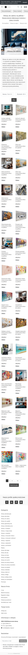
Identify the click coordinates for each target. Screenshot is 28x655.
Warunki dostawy (5, 592)
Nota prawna (4, 597)
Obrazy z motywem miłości (7, 535)
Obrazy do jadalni (5, 557)
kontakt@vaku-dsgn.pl (7, 627)
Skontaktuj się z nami (6, 602)
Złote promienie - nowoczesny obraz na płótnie (6, 173)
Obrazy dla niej (4, 552)
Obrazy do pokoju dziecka (7, 562)
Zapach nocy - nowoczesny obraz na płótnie (6, 306)
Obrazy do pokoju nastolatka (8, 564)
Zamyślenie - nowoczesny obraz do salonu (20, 306)
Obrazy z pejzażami (6, 543)
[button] (25, 7)
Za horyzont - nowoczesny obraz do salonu (20, 359)
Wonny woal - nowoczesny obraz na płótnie (20, 440)
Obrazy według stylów (6, 577)
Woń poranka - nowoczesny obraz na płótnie (6, 467)
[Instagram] (21, 502)
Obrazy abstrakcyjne (6, 11)
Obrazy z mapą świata (6, 530)
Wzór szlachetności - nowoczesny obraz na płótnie (7, 385)
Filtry (14, 100)
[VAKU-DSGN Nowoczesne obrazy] (7, 7)
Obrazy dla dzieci (5, 516)
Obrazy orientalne (5, 569)
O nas (2, 590)
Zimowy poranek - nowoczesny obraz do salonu (20, 253)
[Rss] (11, 502)
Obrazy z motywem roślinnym (8, 538)
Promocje (3, 581)
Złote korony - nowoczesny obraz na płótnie (6, 199)
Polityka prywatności (6, 600)
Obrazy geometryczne (6, 523)
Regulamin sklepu (5, 595)
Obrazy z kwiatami (17, 11)
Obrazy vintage (4, 574)
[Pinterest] (16, 502)
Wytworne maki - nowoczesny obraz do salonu (6, 412)
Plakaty (3, 547)
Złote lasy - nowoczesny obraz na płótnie (20, 173)
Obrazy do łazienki (5, 567)
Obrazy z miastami (5, 533)
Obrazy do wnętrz (14, 23)
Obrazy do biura (5, 555)
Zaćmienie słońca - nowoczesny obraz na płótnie (6, 359)
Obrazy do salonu (5, 518)
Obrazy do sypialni (5, 521)
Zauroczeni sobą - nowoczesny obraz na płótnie (6, 280)
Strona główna (5, 23)
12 (17, 480)
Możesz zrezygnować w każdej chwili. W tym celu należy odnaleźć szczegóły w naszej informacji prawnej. (14, 646)
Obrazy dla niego (5, 550)
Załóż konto (4, 613)
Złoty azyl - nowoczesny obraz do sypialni (20, 146)
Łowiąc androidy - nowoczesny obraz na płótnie (6, 120)
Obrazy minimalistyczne (7, 526)
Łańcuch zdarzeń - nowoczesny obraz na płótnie (20, 120)
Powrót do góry (14, 485)
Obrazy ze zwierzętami (6, 579)
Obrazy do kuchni (5, 560)
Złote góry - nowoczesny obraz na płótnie (20, 199)
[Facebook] (7, 502)
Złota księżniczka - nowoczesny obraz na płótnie (6, 226)
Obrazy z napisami (5, 540)
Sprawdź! (25, 2)
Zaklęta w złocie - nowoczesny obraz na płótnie (6, 333)
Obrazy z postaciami (6, 545)
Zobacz (3, 126)
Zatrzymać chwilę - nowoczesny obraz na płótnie (20, 280)
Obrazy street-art (5, 572)
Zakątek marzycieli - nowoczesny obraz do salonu (20, 333)
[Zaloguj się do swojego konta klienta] (21, 7)
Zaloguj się (3, 610)
